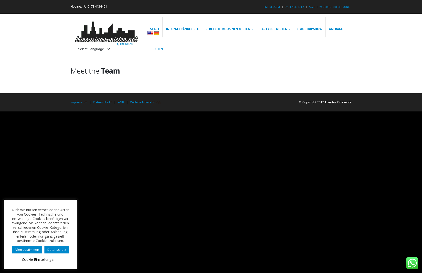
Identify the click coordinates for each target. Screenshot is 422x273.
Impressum (272, 7)
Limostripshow (309, 29)
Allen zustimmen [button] (27, 249)
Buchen (156, 49)
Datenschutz (294, 7)
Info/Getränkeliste (182, 29)
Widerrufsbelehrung (334, 7)
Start (154, 29)
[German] (156, 33)
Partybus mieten (273, 29)
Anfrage (336, 29)
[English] (150, 33)
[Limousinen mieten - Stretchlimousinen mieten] (107, 34)
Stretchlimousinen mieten (227, 29)
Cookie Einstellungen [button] (38, 259)
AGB (312, 7)
